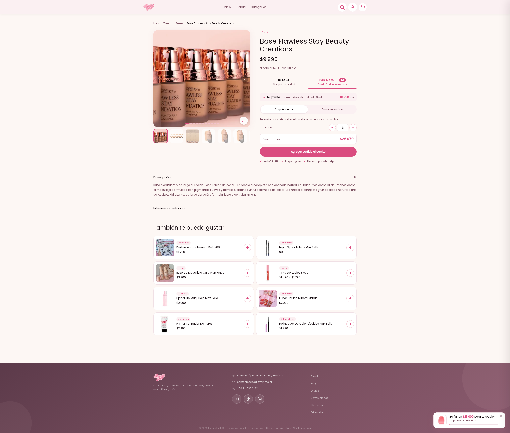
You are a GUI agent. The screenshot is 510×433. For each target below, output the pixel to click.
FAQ (313, 383)
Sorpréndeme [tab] (284, 109)
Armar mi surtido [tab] (332, 109)
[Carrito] (363, 7)
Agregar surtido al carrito (308, 152)
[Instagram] (236, 399)
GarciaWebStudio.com (298, 428)
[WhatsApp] (259, 399)
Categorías (260, 7)
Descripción (255, 177)
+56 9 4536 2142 (247, 388)
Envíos (315, 391)
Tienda (241, 7)
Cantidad (266, 127)
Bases (179, 23)
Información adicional (255, 208)
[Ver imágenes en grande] (244, 121)
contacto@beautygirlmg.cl (254, 382)
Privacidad (318, 412)
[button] (187, 123)
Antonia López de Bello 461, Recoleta (260, 375)
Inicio (227, 7)
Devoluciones (319, 398)
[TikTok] (248, 399)
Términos (317, 405)
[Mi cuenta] (352, 7)
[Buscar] (342, 7)
